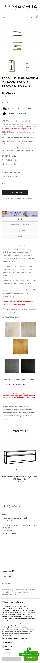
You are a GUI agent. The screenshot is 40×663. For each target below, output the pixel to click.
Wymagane (8, 646)
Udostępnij (2, 102)
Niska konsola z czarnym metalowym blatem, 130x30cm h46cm (20, 478)
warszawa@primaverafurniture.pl (14, 518)
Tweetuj (7, 102)
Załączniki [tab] (20, 231)
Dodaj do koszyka (16, 193)
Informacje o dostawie (19, 108)
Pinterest (12, 102)
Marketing (8, 653)
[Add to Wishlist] (16, 470)
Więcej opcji (8, 642)
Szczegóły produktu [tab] (20, 225)
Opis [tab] (20, 219)
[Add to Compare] (22, 470)
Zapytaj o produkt (17, 113)
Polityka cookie (7, 638)
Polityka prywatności (20, 638)
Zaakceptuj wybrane (11, 659)
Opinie (20, 236)
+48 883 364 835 (8, 514)
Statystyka (8, 649)
